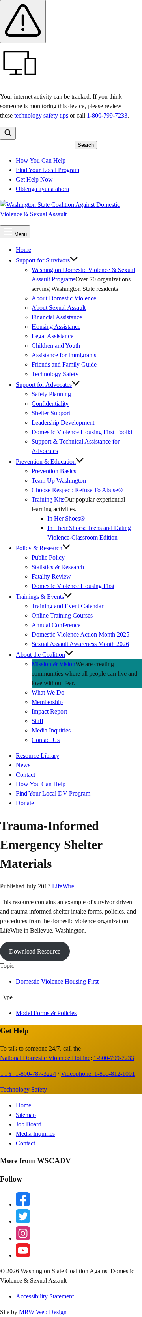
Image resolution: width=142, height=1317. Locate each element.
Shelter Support (51, 413)
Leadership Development (63, 422)
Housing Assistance (56, 326)
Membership (47, 702)
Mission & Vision (53, 664)
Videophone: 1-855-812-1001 (98, 1073)
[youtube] (23, 1255)
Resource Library (37, 755)
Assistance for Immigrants (64, 355)
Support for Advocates (44, 384)
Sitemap (26, 1114)
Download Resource (34, 951)
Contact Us (46, 739)
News (23, 765)
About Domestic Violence (64, 298)
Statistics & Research (58, 567)
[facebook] (23, 1204)
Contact (25, 774)
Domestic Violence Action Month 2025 (80, 634)
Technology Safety (55, 374)
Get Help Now (34, 179)
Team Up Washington (62, 480)
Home (23, 249)
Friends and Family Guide (64, 364)
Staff (37, 721)
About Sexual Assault (59, 307)
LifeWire (63, 886)
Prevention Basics (54, 471)
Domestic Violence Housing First (73, 586)
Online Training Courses (62, 615)
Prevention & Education (46, 461)
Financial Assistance (57, 317)
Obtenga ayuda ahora (42, 188)
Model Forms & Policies (46, 1013)
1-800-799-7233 (107, 115)
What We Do (48, 692)
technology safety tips (41, 115)
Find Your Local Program (47, 170)
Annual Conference (56, 625)
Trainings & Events (40, 596)
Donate (25, 803)
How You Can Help (40, 160)
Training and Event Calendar (67, 606)
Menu (20, 234)
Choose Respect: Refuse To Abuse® (77, 490)
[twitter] (23, 1221)
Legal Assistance (52, 336)
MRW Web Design (43, 1312)
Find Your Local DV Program (53, 793)
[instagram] (23, 1238)
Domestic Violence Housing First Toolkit (83, 432)
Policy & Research (39, 548)
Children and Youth (56, 345)
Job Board (28, 1124)
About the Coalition (40, 654)
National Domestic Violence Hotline (45, 1058)
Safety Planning (51, 394)
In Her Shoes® (66, 518)
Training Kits (48, 499)
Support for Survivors (43, 260)
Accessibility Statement (45, 1296)
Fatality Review (51, 576)
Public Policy (48, 557)
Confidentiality (50, 403)
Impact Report (49, 711)
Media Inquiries (51, 730)
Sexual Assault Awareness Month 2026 (80, 644)
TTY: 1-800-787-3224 (28, 1073)
